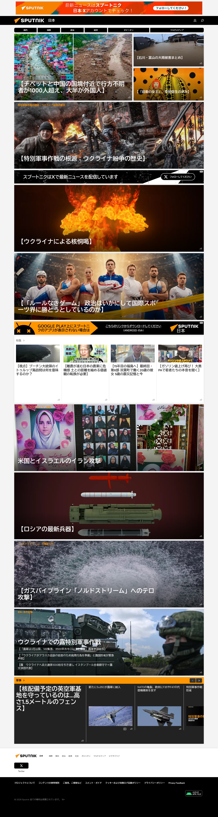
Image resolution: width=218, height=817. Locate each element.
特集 (18, 341)
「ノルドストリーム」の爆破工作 (35, 544)
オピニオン (86, 756)
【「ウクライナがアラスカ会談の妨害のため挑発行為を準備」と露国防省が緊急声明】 (66, 657)
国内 (57, 756)
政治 (64, 756)
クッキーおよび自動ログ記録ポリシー (123, 783)
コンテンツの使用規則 (49, 783)
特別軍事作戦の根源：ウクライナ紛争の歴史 (41, 105)
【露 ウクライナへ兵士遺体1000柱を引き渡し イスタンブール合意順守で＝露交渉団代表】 (65, 666)
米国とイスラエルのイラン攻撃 (34, 407)
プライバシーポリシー (154, 783)
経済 (70, 756)
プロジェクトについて (24, 783)
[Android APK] (194, 793)
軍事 (18, 680)
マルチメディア (99, 756)
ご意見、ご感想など (72, 783)
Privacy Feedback (176, 783)
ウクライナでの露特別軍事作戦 (59, 642)
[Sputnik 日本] (30, 24)
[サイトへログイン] (195, 20)
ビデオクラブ (114, 756)
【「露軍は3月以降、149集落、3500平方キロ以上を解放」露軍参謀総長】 (62, 649)
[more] (129, 97)
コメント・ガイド (93, 783)
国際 (50, 756)
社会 (77, 756)
